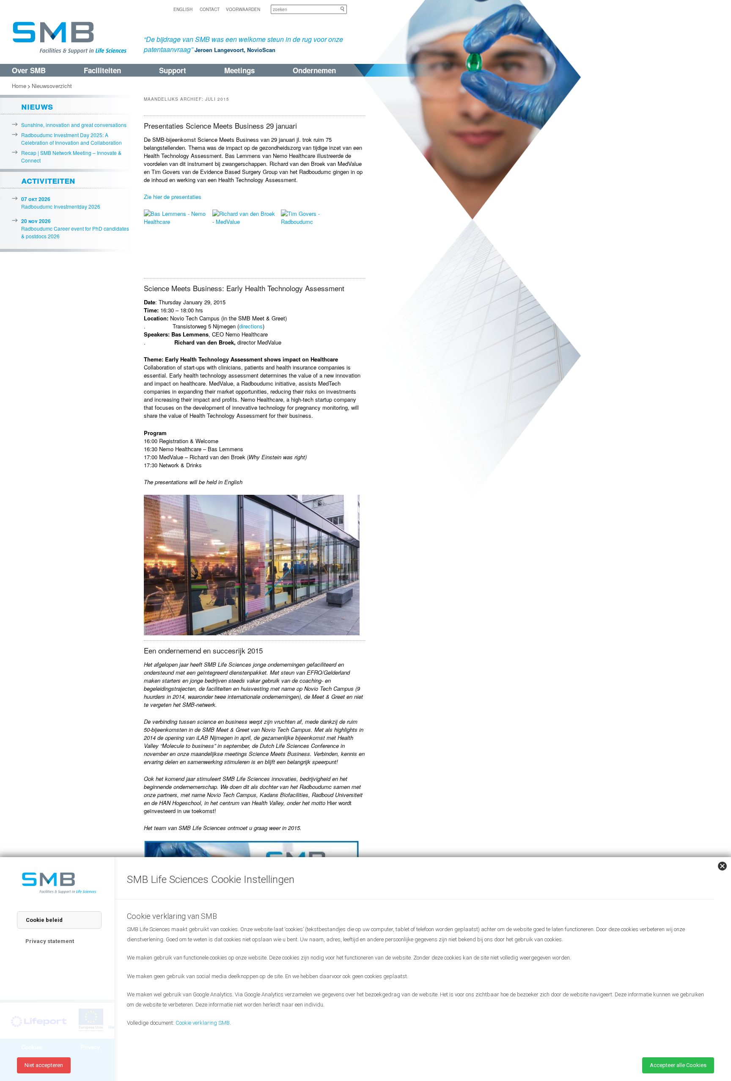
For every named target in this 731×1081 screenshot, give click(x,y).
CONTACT (210, 9)
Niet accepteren (44, 1065)
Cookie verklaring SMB (203, 1023)
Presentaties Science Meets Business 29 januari (220, 125)
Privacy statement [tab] (49, 941)
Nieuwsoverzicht (52, 86)
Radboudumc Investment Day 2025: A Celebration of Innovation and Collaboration (71, 138)
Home (19, 86)
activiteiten (48, 180)
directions (251, 326)
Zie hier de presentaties (172, 197)
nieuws (37, 106)
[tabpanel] (416, 979)
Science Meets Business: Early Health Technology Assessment (244, 288)
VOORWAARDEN (243, 9)
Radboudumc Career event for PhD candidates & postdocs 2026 (75, 228)
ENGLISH (182, 9)
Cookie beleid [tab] (44, 920)
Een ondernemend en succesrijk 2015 (203, 650)
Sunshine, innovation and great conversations (73, 124)
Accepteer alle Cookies (678, 1065)
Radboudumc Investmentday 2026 (60, 202)
